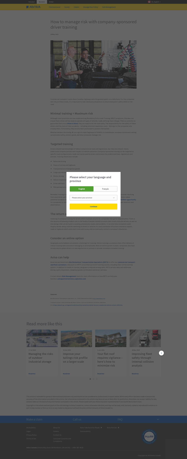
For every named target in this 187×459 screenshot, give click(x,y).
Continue (93, 206)
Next (161, 353)
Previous (25, 353)
